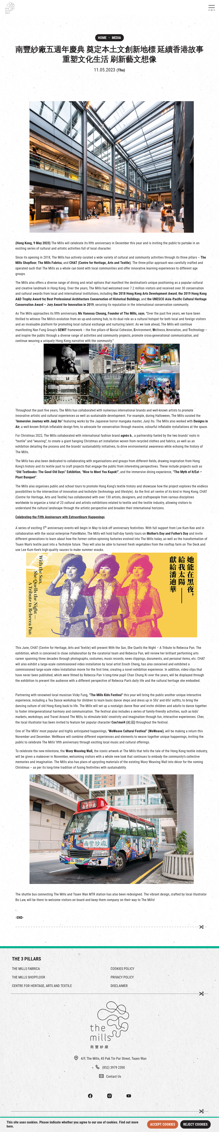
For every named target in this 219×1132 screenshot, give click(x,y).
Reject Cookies (195, 1124)
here (10, 1126)
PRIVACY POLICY (122, 977)
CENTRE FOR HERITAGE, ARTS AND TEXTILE (42, 986)
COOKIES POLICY (122, 969)
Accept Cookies (162, 1124)
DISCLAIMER (119, 986)
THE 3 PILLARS (26, 959)
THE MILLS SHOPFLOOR (28, 977)
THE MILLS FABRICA (26, 969)
